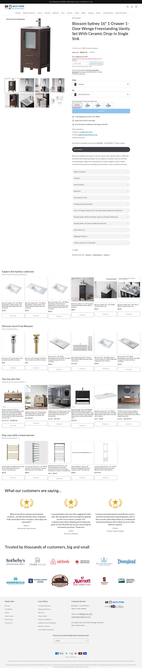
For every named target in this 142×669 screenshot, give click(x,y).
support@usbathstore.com (87, 135)
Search (7, 612)
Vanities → (107, 255)
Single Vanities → (97, 255)
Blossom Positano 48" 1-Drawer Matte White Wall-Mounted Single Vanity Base (81, 359)
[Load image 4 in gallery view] (57, 85)
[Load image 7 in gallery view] (42, 100)
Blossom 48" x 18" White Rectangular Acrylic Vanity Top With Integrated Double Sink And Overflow (129, 359)
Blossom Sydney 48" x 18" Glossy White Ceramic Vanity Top (128, 305)
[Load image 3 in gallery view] (42, 85)
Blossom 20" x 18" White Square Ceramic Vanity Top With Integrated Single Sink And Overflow (105, 359)
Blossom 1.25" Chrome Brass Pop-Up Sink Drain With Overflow (12, 359)
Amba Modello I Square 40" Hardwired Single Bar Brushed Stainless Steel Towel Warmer (80, 468)
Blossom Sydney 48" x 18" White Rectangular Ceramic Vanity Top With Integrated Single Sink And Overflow (35, 305)
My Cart (7, 606)
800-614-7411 (87, 132)
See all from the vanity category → (14, 382)
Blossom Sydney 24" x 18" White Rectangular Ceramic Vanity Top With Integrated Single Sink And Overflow (12, 305)
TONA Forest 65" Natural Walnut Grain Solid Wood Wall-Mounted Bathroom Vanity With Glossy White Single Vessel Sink (129, 413)
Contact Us (8, 623)
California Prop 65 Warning (47, 623)
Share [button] (76, 250)
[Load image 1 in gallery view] (12, 85)
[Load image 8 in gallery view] (57, 100)
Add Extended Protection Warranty (84, 101)
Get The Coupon (96, 63)
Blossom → (88, 255)
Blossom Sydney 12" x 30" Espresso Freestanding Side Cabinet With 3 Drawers (82, 305)
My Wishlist (9, 609)
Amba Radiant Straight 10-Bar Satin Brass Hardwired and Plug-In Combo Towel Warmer (13, 468)
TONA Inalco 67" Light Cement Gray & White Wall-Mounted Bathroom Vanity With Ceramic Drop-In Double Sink (59, 413)
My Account (9, 619)
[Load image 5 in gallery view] (12, 100)
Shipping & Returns (44, 609)
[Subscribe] (86, 640)
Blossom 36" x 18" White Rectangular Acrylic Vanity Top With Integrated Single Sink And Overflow (59, 359)
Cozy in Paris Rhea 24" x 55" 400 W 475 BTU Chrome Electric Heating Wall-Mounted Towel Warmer (36, 468)
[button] (18, 13)
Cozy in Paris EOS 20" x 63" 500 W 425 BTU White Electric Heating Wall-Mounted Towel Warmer (105, 468)
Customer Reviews (44, 606)
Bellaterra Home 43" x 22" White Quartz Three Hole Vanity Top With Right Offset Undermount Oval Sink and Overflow (105, 413)
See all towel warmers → (10, 438)
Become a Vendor (44, 626)
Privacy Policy (42, 616)
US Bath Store (73, 657)
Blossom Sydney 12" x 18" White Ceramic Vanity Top (104, 305)
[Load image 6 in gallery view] (27, 100)
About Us (41, 612)
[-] (77, 105)
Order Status (9, 616)
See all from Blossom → (10, 329)
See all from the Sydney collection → (15, 274)
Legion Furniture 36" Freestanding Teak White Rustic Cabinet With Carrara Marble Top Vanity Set (35, 413)
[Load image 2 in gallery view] (27, 85)
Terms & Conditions (44, 619)
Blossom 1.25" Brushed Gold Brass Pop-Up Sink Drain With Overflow (36, 359)
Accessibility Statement (46, 629)
